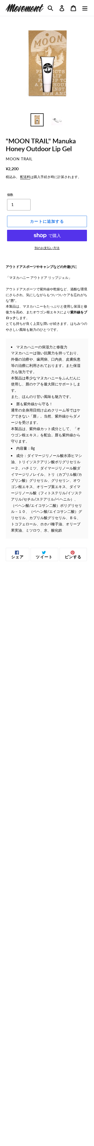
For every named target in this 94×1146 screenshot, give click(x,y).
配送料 (25, 177)
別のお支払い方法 (47, 248)
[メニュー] (85, 8)
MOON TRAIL (19, 159)
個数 (10, 195)
